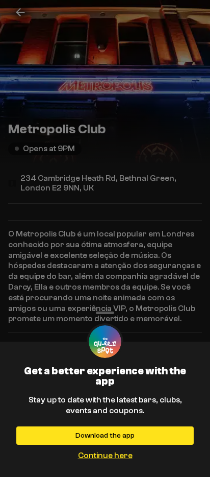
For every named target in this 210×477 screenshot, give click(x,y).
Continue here (105, 455)
